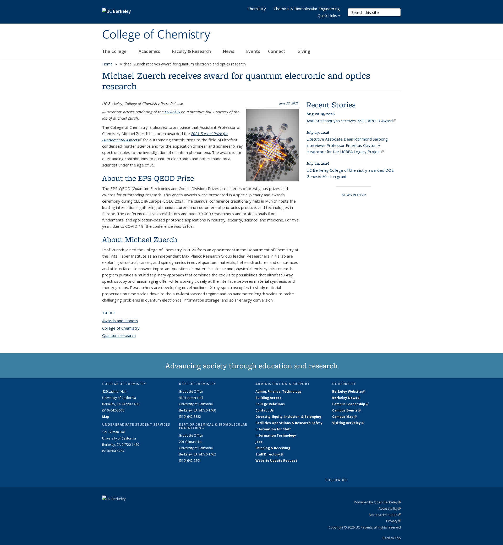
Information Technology (275, 435)
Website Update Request (276, 460)
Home (107, 64)
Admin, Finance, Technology (278, 391)
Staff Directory (269, 454)
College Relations (270, 404)
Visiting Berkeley (348, 423)
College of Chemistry (156, 35)
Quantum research (119, 335)
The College (115, 51)
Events (253, 51)
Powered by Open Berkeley (377, 502)
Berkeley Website (348, 391)
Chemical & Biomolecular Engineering (307, 8)
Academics (150, 51)
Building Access (268, 398)
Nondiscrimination (385, 514)
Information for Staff (273, 429)
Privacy (393, 521)
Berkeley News (346, 398)
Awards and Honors (120, 320)
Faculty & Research (192, 51)
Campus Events (346, 410)
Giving (303, 51)
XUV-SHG (172, 111)
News (229, 51)
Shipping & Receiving (272, 448)
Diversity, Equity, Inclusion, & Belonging (288, 416)
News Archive (353, 194)
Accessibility (390, 508)
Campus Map (344, 416)
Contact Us (264, 410)
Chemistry (257, 8)
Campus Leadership (350, 404)
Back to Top (391, 538)
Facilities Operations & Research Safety (288, 423)
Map (105, 416)
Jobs (259, 442)
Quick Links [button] (327, 15)
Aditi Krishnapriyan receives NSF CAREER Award (351, 120)
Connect (277, 51)
